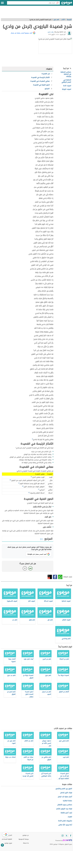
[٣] (10, 480)
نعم (30, 568)
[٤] (18, 483)
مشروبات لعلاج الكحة (65, 820)
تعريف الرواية (66, 89)
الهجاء (70, 816)
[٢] (31, 477)
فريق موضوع (8, 843)
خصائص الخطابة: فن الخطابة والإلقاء (65, 74)
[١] (32, 439)
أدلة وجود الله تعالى (65, 824)
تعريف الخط (67, 85)
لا (24, 568)
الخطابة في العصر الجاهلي (66, 80)
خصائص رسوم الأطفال (64, 804)
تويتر (50, 577)
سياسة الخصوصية (24, 839)
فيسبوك (55, 577)
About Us (26, 843)
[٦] (38, 489)
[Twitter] (66, 835)
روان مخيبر (51, 32)
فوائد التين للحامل (66, 792)
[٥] (22, 486)
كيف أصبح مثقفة (66, 812)
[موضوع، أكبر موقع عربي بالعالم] (66, 3)
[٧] (29, 492)
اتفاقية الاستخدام (7, 839)
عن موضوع (26, 835)
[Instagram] (62, 835)
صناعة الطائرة (67, 800)
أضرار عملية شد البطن (65, 796)
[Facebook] (70, 835)
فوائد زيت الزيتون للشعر (64, 808)
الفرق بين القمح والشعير (64, 788)
